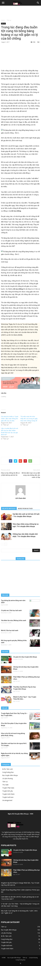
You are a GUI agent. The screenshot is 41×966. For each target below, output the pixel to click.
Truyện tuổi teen (7, 797)
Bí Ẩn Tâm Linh (7, 769)
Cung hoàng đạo (8, 772)
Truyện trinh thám (8, 794)
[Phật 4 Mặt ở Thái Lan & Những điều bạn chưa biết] (6, 679)
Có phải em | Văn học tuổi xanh (11, 610)
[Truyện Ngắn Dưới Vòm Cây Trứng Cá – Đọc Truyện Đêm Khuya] (34, 716)
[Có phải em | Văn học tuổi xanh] (34, 613)
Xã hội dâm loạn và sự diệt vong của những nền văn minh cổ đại (31, 475)
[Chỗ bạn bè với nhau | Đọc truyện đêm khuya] (6, 669)
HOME (3, 957)
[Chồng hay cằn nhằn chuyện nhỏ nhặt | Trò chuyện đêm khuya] (6, 536)
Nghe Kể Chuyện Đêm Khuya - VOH (20, 814)
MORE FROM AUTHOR (25, 508)
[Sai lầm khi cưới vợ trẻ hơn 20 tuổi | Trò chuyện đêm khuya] (6, 516)
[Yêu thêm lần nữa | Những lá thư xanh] (34, 623)
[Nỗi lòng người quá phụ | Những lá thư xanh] (34, 643)
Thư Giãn (5, 785)
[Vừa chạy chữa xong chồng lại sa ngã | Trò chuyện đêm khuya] (6, 526)
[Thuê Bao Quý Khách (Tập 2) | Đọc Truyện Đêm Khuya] (6, 689)
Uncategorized (7, 800)
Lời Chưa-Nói (20, 498)
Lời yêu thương (7, 778)
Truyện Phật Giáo (8, 788)
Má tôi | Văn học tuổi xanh (9, 630)
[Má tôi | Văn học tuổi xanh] (34, 633)
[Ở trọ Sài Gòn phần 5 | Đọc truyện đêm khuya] (34, 726)
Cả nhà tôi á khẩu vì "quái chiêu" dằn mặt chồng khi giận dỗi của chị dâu (9, 418)
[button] (38, 3)
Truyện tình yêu (7, 791)
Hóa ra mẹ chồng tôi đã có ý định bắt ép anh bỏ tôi (10, 474)
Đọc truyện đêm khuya (10, 775)
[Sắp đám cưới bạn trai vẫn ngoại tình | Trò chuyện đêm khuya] (34, 746)
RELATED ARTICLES (8, 508)
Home (3, 20)
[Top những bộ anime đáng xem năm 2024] (34, 603)
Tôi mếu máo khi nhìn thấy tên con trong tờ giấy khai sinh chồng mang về (29, 418)
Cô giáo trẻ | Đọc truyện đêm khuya (25, 657)
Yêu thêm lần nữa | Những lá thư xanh (13, 620)
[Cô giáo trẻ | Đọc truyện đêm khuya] (6, 659)
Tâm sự (9, 20)
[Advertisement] (20, 12)
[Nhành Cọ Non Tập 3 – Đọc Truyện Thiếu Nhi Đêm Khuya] (6, 699)
